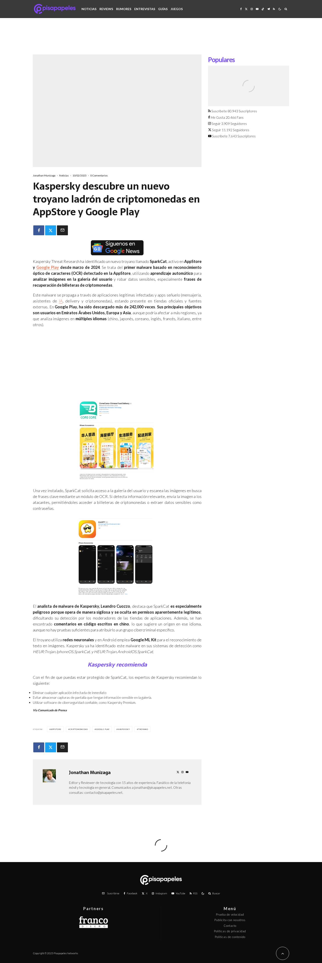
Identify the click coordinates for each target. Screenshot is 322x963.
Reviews (106, 9)
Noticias (88, 9)
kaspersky (124, 729)
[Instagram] (251, 9)
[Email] (62, 230)
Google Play (47, 267)
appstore (56, 729)
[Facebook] (241, 9)
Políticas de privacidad (230, 931)
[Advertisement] (161, 39)
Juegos (177, 9)
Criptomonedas (79, 729)
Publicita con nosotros (230, 920)
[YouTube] (257, 9)
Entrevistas (144, 9)
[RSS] (273, 9)
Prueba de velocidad (230, 914)
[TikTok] (263, 9)
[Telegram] (268, 9)
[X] (246, 9)
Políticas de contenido (230, 937)
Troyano (143, 729)
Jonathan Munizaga (44, 175)
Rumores (123, 9)
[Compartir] (38, 230)
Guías (163, 9)
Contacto (230, 925)
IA (61, 300)
